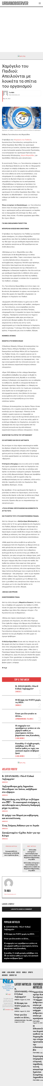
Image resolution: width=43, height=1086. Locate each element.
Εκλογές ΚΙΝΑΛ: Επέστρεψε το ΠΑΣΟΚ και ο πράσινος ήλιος (11, 853)
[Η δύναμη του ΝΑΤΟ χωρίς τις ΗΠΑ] (8, 702)
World (18, 705)
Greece (18, 691)
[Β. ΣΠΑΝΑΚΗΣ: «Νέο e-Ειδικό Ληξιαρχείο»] (8, 688)
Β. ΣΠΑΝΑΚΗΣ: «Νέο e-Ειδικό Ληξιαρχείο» (27, 687)
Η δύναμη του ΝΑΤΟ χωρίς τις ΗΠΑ (28, 701)
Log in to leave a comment (21, 909)
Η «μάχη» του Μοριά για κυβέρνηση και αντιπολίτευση (20, 816)
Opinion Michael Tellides (24, 719)
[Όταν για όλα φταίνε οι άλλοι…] (8, 716)
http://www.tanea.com (14, 94)
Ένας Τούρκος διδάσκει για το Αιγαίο (20, 825)
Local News (20, 738)
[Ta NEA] (5, 93)
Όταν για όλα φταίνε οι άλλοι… (25, 714)
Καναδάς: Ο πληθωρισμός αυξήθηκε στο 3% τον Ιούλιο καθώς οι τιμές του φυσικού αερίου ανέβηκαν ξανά (27, 748)
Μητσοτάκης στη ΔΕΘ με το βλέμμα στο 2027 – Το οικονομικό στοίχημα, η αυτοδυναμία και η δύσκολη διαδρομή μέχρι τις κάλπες (21, 803)
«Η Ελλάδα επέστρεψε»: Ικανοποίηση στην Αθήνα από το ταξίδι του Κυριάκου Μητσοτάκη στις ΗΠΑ (32, 866)
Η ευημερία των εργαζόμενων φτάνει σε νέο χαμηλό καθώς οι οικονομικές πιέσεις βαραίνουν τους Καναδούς (27, 730)
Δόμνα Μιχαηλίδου (27, 155)
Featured (36, 1021)
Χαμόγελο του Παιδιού (22, 140)
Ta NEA (11, 92)
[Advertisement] (21, 29)
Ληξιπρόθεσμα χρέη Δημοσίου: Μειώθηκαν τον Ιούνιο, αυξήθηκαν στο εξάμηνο (19, 789)
